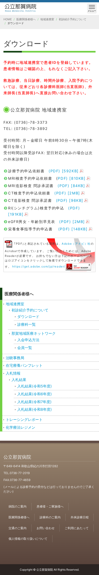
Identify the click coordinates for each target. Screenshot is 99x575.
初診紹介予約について (72, 19)
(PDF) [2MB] (67, 193)
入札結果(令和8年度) (34, 409)
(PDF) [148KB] (73, 229)
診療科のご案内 (50, 517)
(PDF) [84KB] (71, 185)
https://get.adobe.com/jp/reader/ (38, 266)
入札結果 (19, 379)
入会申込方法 (28, 339)
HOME (7, 19)
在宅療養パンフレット (24, 365)
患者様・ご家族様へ (50, 506)
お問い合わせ (46, 528)
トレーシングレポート (24, 419)
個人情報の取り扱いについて (28, 538)
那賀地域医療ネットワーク (34, 333)
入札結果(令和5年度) (34, 386)
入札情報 (13, 373)
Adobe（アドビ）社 (76, 244)
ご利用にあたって (77, 528)
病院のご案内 (17, 506)
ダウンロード (28, 316)
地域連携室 (47, 19)
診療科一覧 (26, 324)
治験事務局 (15, 357)
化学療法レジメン (20, 427)
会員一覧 (24, 347)
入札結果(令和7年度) (34, 401)
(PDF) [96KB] (69, 200)
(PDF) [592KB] (64, 171)
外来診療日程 (80, 517)
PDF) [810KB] (71, 178)
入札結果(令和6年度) (34, 394)
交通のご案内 (17, 528)
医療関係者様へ (26, 19)
